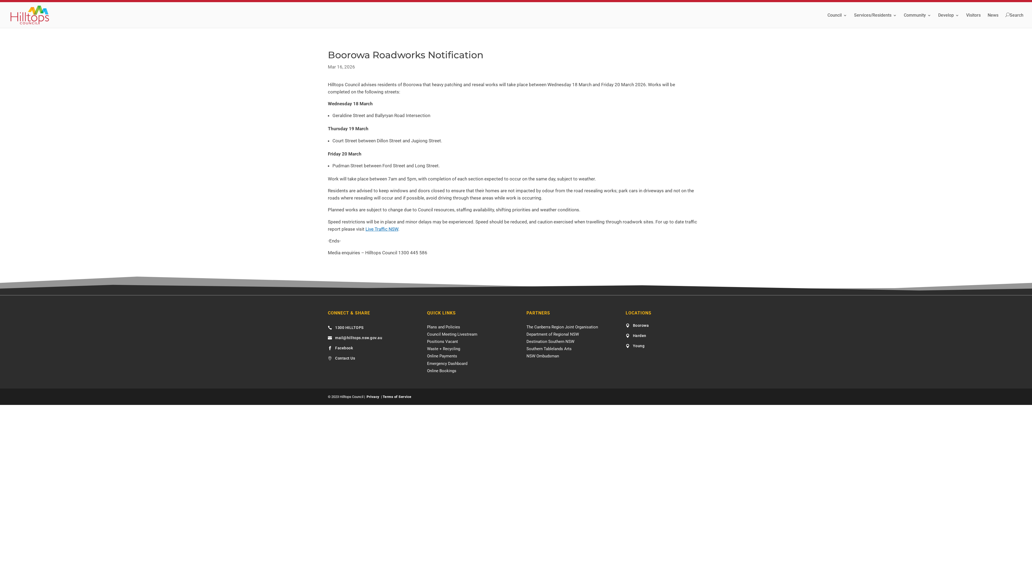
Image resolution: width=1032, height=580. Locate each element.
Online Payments (442, 356)
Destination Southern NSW (550, 341)
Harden (639, 336)
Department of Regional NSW (552, 334)
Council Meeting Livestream (452, 334)
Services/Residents (872, 15)
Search (1016, 15)
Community (915, 15)
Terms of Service (397, 397)
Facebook (344, 348)
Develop (946, 15)
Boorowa (641, 325)
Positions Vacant (442, 341)
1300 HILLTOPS (349, 327)
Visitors (973, 15)
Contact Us (345, 358)
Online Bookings (441, 370)
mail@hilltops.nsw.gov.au (358, 338)
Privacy (373, 397)
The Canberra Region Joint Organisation (562, 327)
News (993, 15)
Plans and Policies (443, 327)
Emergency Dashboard (447, 363)
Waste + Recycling (443, 348)
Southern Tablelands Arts (549, 348)
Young (639, 346)
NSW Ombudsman (542, 356)
